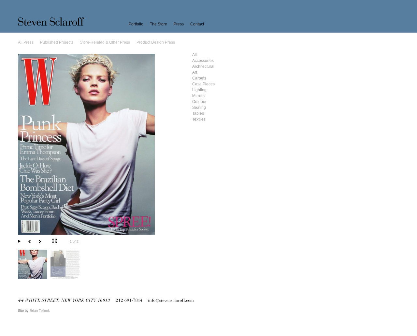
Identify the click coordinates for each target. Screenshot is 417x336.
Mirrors (198, 96)
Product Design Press (156, 42)
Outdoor (199, 101)
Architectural (203, 66)
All (194, 54)
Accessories (203, 60)
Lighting (199, 90)
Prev (30, 242)
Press (179, 24)
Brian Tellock (40, 311)
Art (194, 72)
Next (41, 242)
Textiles (199, 119)
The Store (158, 24)
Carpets (199, 78)
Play (20, 242)
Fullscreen (54, 241)
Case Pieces (203, 84)
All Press (26, 42)
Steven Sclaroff (51, 22)
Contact (197, 24)
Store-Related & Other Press (105, 42)
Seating (199, 107)
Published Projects (56, 42)
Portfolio (136, 24)
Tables (198, 113)
